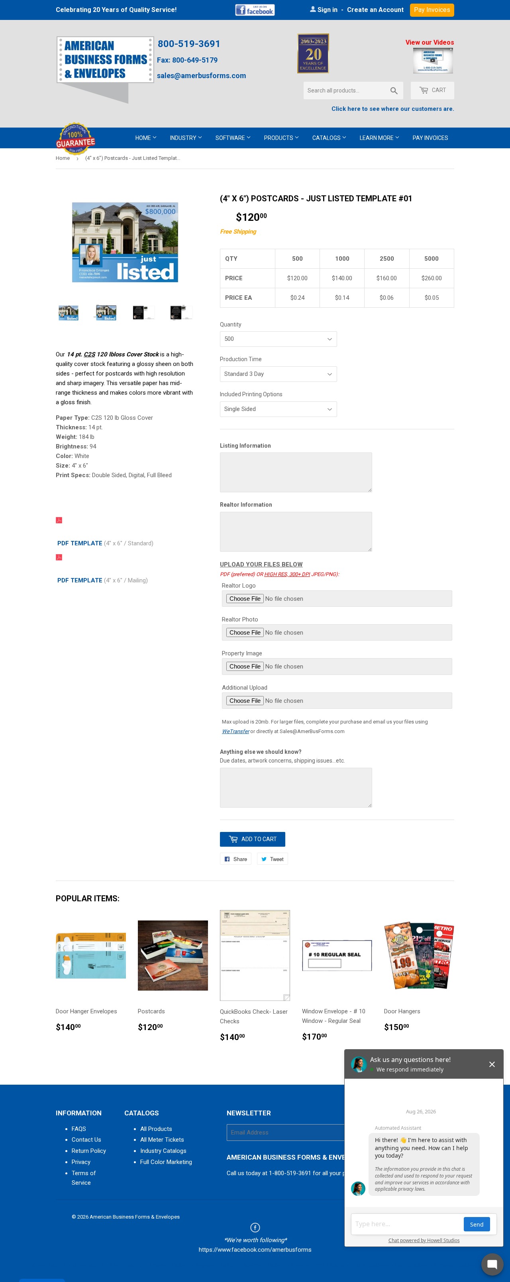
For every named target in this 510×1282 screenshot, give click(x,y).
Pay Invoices (430, 138)
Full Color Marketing (166, 1162)
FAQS (79, 1129)
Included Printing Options (251, 394)
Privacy (81, 1162)
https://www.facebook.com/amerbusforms (255, 1249)
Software (231, 138)
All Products (156, 1129)
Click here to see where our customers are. (393, 108)
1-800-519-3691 (290, 1173)
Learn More (377, 138)
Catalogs (327, 138)
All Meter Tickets (162, 1139)
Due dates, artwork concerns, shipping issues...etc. (282, 756)
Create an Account (375, 10)
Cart (438, 90)
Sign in (327, 10)
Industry (184, 138)
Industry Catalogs (163, 1150)
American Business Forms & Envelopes (135, 1217)
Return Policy (89, 1150)
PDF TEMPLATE (79, 543)
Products (279, 138)
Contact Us (86, 1139)
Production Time (241, 359)
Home (143, 138)
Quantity (230, 324)
